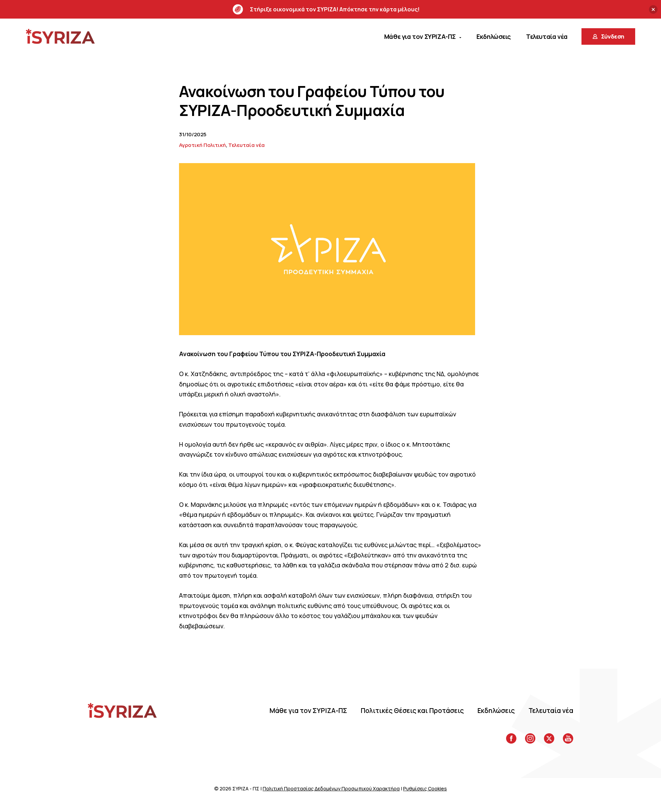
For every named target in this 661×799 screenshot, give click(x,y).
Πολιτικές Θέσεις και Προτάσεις (412, 710)
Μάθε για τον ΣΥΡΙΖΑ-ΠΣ (308, 710)
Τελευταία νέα (246, 145)
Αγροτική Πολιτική (202, 145)
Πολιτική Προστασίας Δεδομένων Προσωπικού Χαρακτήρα (331, 788)
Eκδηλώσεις (496, 710)
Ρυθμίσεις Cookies (425, 788)
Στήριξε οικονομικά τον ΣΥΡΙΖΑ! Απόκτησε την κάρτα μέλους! (335, 9)
